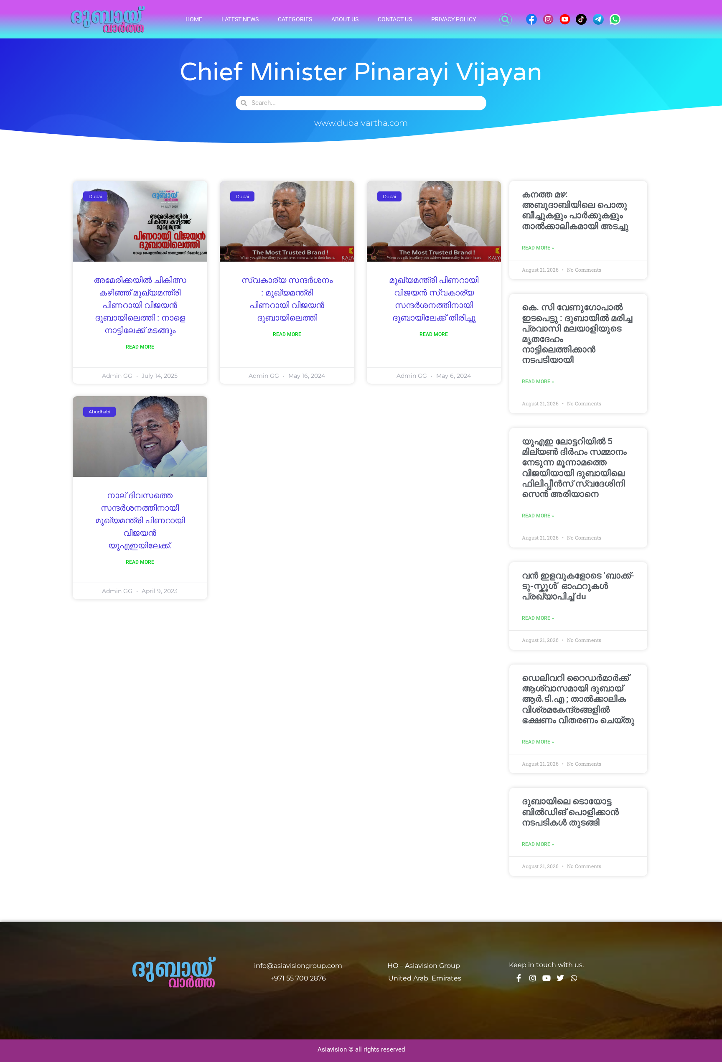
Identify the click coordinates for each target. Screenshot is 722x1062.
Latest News (240, 19)
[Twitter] (560, 978)
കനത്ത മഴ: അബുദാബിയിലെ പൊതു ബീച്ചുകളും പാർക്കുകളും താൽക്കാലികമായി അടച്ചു (575, 210)
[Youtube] (546, 978)
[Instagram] (532, 978)
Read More (140, 347)
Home (194, 19)
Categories (295, 19)
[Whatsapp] (574, 978)
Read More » (538, 248)
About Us (344, 19)
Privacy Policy (453, 19)
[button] (505, 19)
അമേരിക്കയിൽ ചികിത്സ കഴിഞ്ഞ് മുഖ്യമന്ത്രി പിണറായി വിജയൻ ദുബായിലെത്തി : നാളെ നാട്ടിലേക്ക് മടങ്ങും (140, 305)
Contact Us (395, 19)
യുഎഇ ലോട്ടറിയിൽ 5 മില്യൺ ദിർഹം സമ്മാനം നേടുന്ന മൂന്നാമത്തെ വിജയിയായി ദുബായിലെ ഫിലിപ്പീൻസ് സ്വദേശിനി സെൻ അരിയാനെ (574, 467)
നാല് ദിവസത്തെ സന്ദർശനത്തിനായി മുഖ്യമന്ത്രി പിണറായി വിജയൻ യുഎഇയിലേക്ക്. (140, 521)
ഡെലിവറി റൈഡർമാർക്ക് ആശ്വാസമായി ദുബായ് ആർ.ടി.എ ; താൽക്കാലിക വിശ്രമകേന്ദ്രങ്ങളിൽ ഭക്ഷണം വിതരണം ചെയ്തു (578, 699)
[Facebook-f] (519, 978)
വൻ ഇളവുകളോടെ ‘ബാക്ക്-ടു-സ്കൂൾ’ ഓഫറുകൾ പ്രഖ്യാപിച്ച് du (578, 585)
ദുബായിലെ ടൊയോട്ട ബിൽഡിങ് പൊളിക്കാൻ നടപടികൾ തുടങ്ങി (570, 811)
